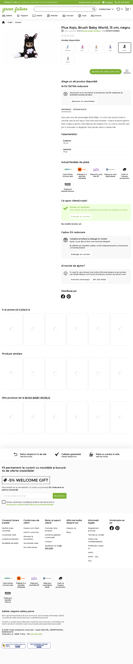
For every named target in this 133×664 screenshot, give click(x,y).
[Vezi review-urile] (96, 35)
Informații (66, 109)
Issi (82, 50)
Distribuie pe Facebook (63, 296)
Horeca (98, 16)
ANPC (90, 552)
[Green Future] (3, 22)
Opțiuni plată (79, 109)
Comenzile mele (9, 535)
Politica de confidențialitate (41, 504)
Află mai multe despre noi (74, 521)
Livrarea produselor (10, 539)
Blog (68, 532)
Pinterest (117, 528)
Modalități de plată (10, 543)
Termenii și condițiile (16, 504)
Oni (96, 50)
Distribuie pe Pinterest (69, 296)
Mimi (67, 62)
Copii (84, 16)
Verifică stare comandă (89, 2)
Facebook (112, 528)
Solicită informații (80, 279)
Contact (109, 2)
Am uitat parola (30, 547)
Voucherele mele (31, 543)
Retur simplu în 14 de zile (33, 454)
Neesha (68, 50)
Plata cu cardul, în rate (107, 454)
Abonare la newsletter (83, 101)
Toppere (24, 16)
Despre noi (71, 528)
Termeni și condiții (96, 535)
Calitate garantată (71, 454)
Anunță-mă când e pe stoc (106, 72)
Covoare (69, 16)
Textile (39, 16)
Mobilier (54, 16)
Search (93, 9)
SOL (90, 561)
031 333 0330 (123, 2)
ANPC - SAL (93, 557)
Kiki (110, 50)
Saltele (9, 16)
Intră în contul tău (31, 532)
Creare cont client (31, 528)
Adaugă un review (80, 216)
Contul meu (105, 9)
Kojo (124, 50)
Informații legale (93, 521)
